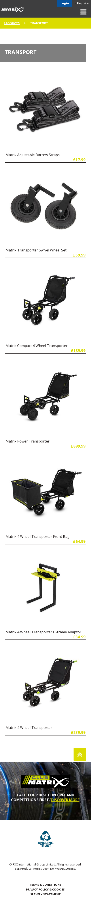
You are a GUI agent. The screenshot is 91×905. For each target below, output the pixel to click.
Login (65, 3)
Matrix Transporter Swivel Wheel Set (36, 250)
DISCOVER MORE (65, 799)
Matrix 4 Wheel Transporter (29, 727)
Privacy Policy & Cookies (45, 889)
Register (83, 3)
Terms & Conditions (45, 885)
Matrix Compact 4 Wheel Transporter (37, 345)
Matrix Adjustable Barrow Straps (33, 154)
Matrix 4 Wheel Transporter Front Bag (38, 536)
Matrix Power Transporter (27, 441)
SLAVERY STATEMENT (45, 894)
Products (12, 23)
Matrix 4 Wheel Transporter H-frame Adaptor (43, 632)
